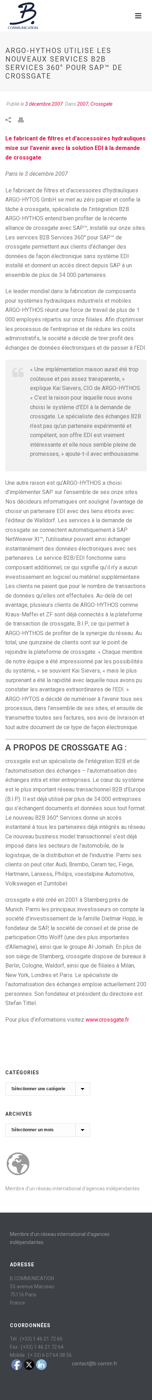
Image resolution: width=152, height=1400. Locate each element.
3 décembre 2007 (44, 104)
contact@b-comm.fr (94, 1363)
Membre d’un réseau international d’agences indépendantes (72, 1188)
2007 (82, 104)
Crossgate (101, 104)
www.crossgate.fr (107, 1019)
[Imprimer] (24, 119)
